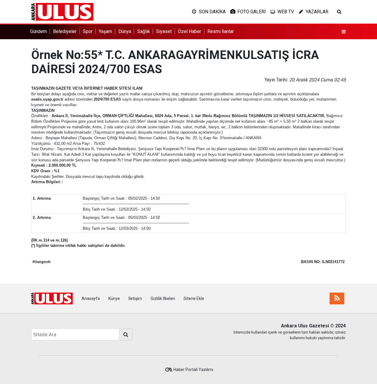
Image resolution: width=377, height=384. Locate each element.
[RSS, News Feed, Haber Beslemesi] (337, 298)
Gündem (38, 31)
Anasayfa (91, 298)
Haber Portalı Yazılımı (193, 369)
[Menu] (343, 32)
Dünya (124, 31)
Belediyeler (65, 31)
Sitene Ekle (193, 298)
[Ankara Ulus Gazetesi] (62, 11)
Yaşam (105, 31)
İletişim (135, 298)
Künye (114, 298)
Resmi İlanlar (220, 31)
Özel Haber (189, 31)
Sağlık (143, 31)
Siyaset (164, 31)
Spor (87, 31)
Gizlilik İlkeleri (163, 298)
